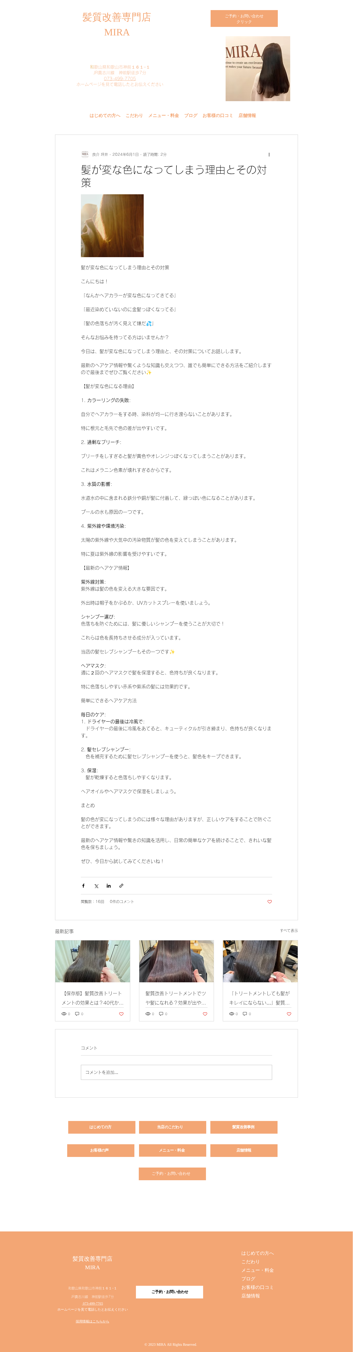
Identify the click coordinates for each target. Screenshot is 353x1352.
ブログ (248, 1279)
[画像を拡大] (112, 225)
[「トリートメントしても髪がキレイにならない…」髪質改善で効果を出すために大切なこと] (260, 961)
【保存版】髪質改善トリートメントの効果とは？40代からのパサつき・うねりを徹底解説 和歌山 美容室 (93, 999)
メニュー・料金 (257, 1270)
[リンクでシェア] (121, 885)
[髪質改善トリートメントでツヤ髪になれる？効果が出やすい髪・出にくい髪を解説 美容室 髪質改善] (176, 961)
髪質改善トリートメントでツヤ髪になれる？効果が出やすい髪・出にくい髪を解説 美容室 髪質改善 (175, 999)
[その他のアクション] (269, 154)
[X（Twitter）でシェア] (96, 885)
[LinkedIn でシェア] (108, 885)
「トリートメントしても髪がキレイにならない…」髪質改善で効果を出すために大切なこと (259, 999)
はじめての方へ (257, 1253)
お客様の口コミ (257, 1287)
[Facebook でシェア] (83, 885)
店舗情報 (250, 1296)
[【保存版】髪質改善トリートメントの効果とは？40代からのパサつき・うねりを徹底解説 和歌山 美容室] (92, 961)
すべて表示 (289, 930)
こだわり (250, 1262)
